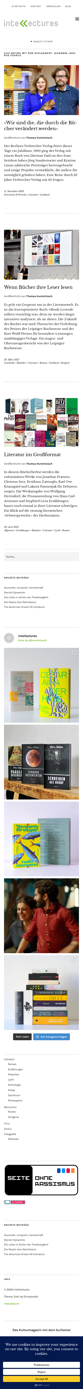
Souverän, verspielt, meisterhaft (23, 587)
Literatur (33, 194)
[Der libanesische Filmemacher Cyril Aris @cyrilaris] (41, 915)
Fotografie (10, 1134)
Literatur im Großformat (32, 454)
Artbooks (13, 1138)
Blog (68, 6)
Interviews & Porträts (15, 194)
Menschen (10, 1107)
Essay (11, 1090)
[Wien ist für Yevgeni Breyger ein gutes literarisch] (41, 839)
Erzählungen (23, 530)
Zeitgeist (65, 362)
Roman (43, 362)
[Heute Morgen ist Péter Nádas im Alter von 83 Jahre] (41, 762)
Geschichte (9, 362)
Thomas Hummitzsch (39, 137)
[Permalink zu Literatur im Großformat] (41, 446)
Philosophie (15, 1100)
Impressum (53, 6)
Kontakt (36, 6)
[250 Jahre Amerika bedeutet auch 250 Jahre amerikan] (41, 992)
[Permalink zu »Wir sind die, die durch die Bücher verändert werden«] (41, 114)
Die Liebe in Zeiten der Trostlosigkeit (26, 597)
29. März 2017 (11, 359)
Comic (8, 1128)
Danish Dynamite (14, 592)
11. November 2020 (14, 191)
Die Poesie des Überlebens (20, 602)
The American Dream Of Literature (24, 606)
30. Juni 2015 (11, 527)
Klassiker (21, 362)
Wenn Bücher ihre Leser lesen (38, 287)
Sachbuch (45, 194)
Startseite (19, 6)
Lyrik (57, 530)
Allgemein (9, 530)
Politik (12, 1111)
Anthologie (14, 1084)
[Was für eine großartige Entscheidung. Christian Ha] (41, 685)
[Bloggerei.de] (14, 1203)
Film (6, 1123)
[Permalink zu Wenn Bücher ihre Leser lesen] (41, 278)
